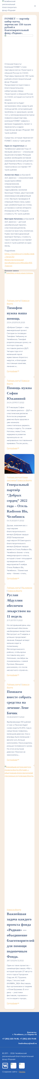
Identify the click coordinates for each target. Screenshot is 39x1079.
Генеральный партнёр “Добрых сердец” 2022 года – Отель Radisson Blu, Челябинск (18, 501)
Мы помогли (27, 588)
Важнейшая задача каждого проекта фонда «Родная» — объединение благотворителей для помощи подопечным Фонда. (20, 935)
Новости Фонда (24, 480)
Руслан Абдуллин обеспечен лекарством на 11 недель (19, 605)
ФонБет (25, 263)
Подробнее (13, 371)
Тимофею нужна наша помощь (17, 313)
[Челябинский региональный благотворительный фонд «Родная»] (9, 6)
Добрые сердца (14, 477)
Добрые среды (13, 301)
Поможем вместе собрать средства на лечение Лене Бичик (19, 702)
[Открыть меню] (35, 5)
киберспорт (15, 263)
